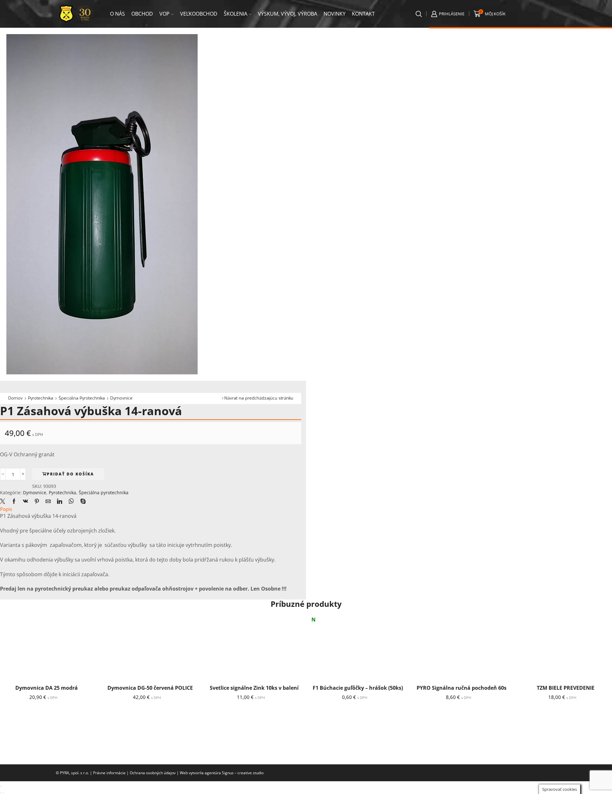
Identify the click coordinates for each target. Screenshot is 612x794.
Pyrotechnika (40, 398)
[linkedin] (59, 501)
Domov (15, 398)
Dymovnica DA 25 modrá (46, 687)
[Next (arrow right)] (3, 792)
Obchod (142, 13)
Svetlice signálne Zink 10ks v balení (254, 687)
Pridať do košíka (70, 473)
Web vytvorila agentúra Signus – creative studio (222, 773)
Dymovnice (121, 398)
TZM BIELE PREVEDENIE (565, 687)
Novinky (335, 13)
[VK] (25, 501)
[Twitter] (4, 501)
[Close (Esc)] (0, 786)
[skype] (81, 501)
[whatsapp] (71, 501)
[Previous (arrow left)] (0, 792)
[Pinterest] (36, 501)
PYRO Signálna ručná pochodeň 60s (461, 687)
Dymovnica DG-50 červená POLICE (150, 687)
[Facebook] (14, 501)
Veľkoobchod (198, 13)
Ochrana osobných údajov (153, 773)
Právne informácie (109, 773)
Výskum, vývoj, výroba (287, 13)
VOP (164, 13)
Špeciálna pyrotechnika (82, 398)
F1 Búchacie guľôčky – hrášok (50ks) (358, 687)
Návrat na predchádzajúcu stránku (258, 398)
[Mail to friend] (48, 501)
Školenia (235, 13)
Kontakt (363, 13)
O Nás (117, 13)
